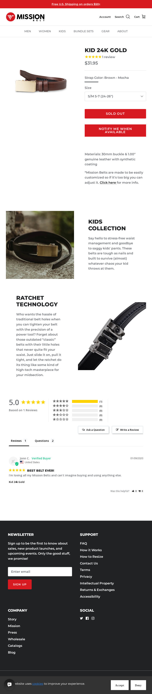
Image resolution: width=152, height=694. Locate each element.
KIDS (62, 31)
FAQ (83, 543)
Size (88, 88)
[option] (41, 82)
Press (12, 632)
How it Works (91, 550)
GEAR (105, 31)
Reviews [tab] (16, 441)
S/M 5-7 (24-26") (100, 96)
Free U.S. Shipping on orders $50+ (76, 4)
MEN (27, 31)
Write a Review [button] (129, 430)
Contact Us (89, 563)
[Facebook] (87, 618)
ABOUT (122, 31)
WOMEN (45, 31)
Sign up (20, 584)
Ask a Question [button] (95, 430)
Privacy (86, 576)
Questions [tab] (42, 441)
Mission (14, 626)
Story (12, 619)
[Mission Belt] (25, 17)
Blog (11, 652)
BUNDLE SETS (84, 31)
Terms (85, 570)
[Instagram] (92, 618)
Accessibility (90, 596)
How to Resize (91, 557)
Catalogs (15, 646)
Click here (108, 182)
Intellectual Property (97, 583)
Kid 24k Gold (17, 482)
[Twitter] (81, 618)
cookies (37, 684)
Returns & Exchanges (97, 590)
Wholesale (16, 639)
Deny (138, 685)
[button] (134, 491)
